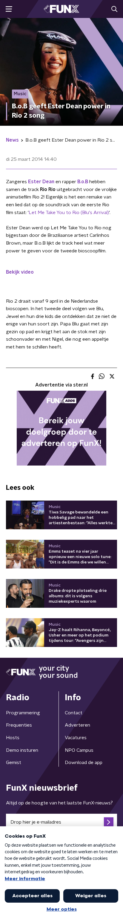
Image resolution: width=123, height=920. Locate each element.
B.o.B (82, 181)
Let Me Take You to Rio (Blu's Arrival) (69, 212)
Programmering (23, 712)
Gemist (13, 762)
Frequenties (19, 725)
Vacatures (76, 737)
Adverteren (77, 725)
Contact (73, 712)
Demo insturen (22, 750)
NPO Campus (79, 750)
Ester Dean (41, 181)
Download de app (83, 762)
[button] (9, 9)
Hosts (12, 737)
